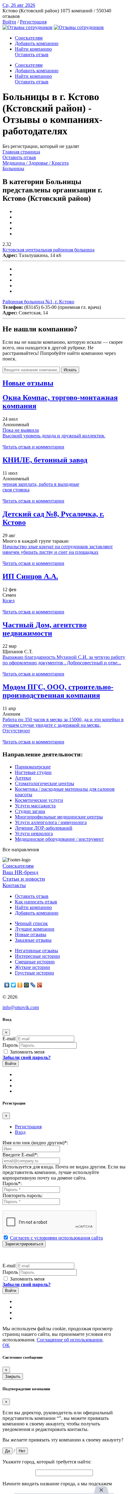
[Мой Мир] (26, 985)
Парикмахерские (33, 766)
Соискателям (29, 37)
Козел (8, 600)
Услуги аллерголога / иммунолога (51, 822)
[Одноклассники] (20, 985)
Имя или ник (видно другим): (35, 1142)
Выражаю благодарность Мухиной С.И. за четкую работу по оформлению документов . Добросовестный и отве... (63, 659)
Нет (22, 1451)
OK (6, 1345)
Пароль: (12, 1183)
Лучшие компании (34, 929)
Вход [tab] (20, 1132)
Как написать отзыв (36, 901)
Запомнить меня (26, 1051)
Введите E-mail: (20, 1154)
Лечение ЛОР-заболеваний (43, 828)
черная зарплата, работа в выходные (40, 484)
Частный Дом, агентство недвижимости (44, 629)
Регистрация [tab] (28, 1126)
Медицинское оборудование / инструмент (59, 839)
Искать (70, 370)
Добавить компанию (36, 43)
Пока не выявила (20, 430)
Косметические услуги (39, 800)
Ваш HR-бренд (20, 872)
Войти (9, 21)
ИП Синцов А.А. (30, 576)
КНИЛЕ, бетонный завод (44, 460)
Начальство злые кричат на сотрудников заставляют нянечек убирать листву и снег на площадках (57, 549)
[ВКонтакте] (7, 985)
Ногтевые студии (33, 772)
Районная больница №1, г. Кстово (38, 301)
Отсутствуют (16, 730)
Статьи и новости (23, 879)
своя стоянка (16, 489)
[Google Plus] (39, 985)
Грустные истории (34, 972)
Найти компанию (33, 49)
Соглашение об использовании (70, 1339)
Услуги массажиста (35, 805)
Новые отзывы (30, 934)
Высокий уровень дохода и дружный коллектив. (53, 435)
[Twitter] (13, 985)
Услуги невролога (34, 833)
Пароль (10, 1045)
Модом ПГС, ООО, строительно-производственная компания (57, 691)
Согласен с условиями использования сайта (56, 1237)
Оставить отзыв (31, 54)
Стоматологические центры (44, 783)
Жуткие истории (32, 967)
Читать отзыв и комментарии (33, 446)
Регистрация (33, 21)
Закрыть (13, 1376)
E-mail (9, 1038)
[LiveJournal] (33, 985)
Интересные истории (37, 956)
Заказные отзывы (33, 940)
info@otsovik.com (20, 1007)
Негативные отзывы (36, 950)
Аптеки (23, 778)
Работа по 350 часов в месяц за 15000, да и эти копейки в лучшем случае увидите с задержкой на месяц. (63, 722)
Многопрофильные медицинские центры (59, 816)
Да (7, 1451)
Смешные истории (35, 961)
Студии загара (30, 811)
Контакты (14, 885)
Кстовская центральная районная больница (48, 249)
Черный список (31, 923)
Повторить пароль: (22, 1195)
